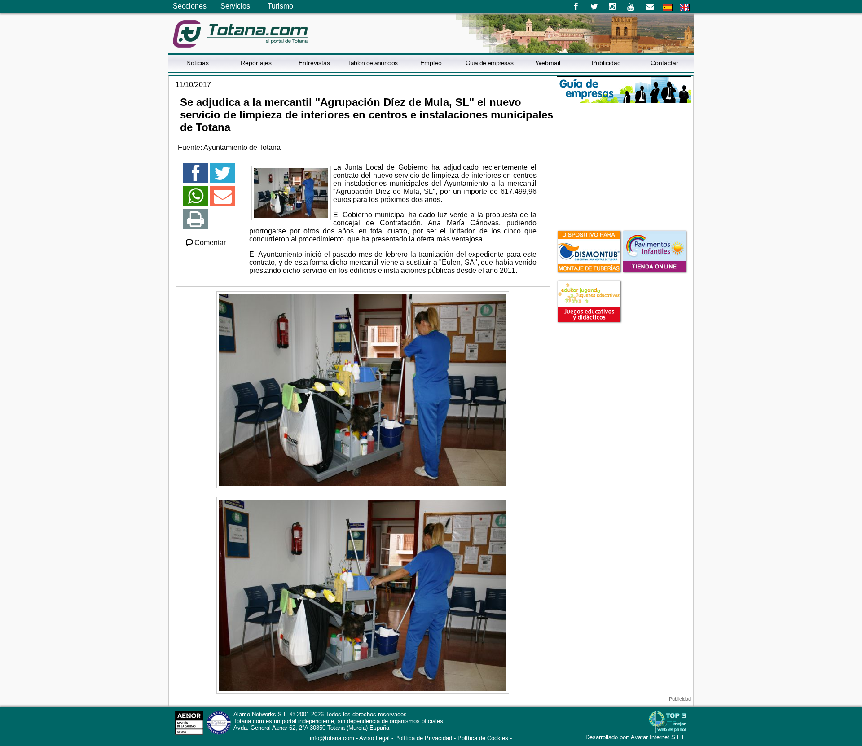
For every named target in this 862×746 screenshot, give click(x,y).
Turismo (280, 6)
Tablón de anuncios (372, 62)
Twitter (594, 6)
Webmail (548, 62)
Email (650, 6)
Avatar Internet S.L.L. (659, 737)
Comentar (210, 242)
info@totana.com (332, 738)
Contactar (664, 62)
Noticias (197, 62)
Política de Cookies (482, 738)
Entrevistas (314, 62)
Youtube (631, 6)
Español (667, 7)
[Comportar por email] (222, 200)
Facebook (576, 6)
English (684, 7)
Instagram (612, 6)
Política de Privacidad (423, 738)
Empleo (431, 62)
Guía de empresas (490, 62)
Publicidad (606, 62)
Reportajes (256, 62)
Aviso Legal (374, 738)
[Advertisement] (624, 166)
